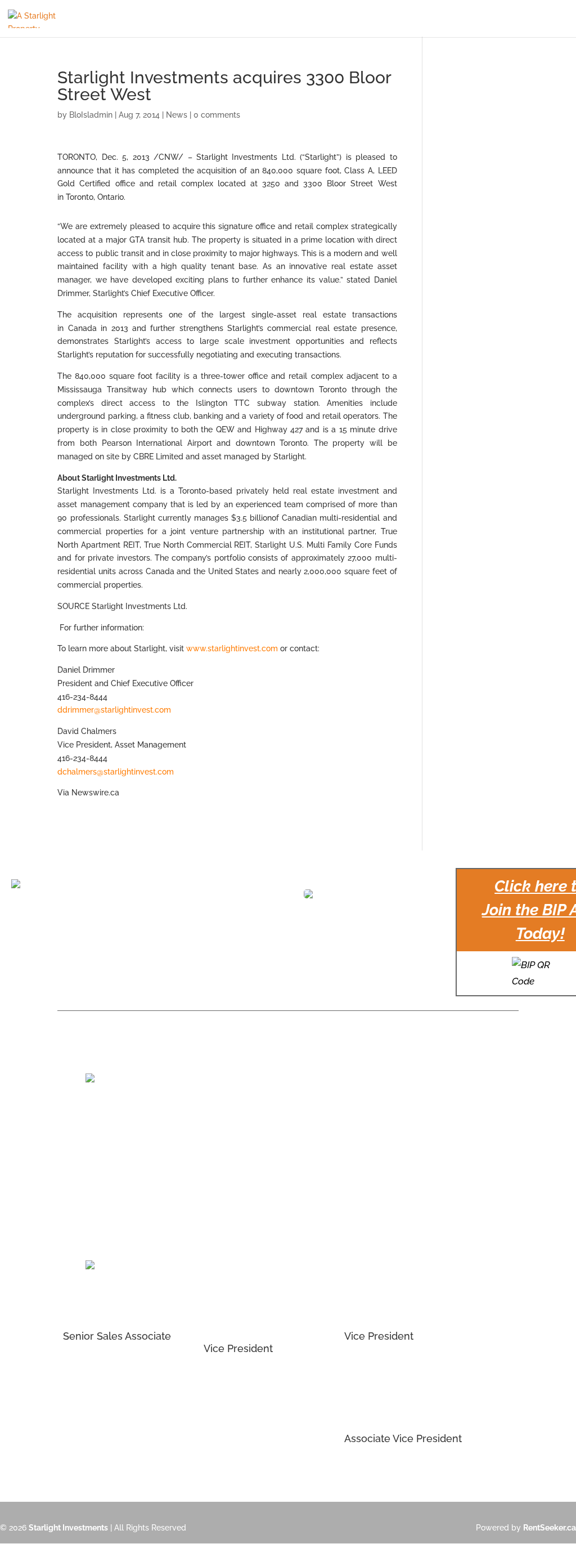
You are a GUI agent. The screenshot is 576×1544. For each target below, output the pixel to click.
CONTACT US (544, 19)
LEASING (365, 19)
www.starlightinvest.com (232, 648)
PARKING (273, 19)
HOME (132, 19)
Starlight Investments (68, 1527)
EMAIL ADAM (368, 1366)
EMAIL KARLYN (371, 1469)
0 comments (217, 114)
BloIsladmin (90, 114)
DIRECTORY (319, 19)
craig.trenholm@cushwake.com (121, 1164)
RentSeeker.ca (549, 1527)
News (176, 114)
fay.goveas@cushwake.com (255, 1164)
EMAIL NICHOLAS (95, 1366)
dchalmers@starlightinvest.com (115, 771)
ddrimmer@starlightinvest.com (114, 709)
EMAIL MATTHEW (236, 1379)
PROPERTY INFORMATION (200, 19)
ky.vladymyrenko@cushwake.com (407, 1176)
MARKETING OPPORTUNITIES (456, 19)
